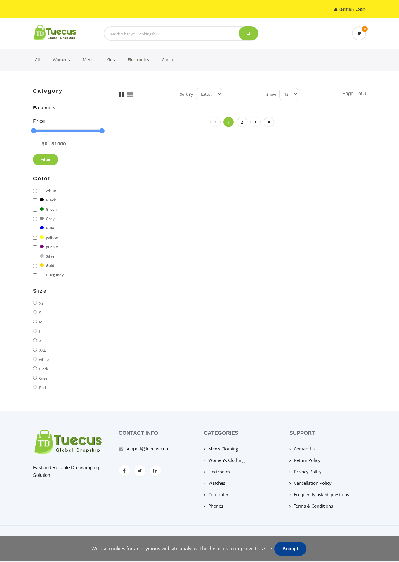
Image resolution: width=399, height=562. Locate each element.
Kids (110, 60)
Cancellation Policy (313, 483)
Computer (218, 494)
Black (51, 200)
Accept (290, 548)
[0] (359, 33)
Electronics (138, 60)
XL (41, 340)
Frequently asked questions (321, 494)
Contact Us (304, 449)
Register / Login (351, 9)
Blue (50, 228)
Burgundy (55, 274)
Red (42, 387)
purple (52, 246)
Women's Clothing (226, 460)
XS (41, 303)
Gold (50, 265)
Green (51, 209)
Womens (61, 60)
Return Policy (307, 460)
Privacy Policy (308, 471)
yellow (52, 237)
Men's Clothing (223, 449)
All (37, 60)
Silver (51, 256)
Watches (216, 483)
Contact (169, 60)
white (51, 190)
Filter (45, 159)
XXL (42, 350)
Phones (215, 506)
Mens (88, 60)
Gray (50, 218)
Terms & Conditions (313, 506)
